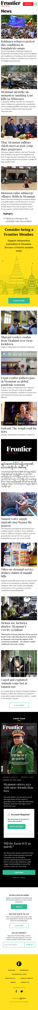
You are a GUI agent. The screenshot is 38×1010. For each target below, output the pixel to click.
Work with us (10, 978)
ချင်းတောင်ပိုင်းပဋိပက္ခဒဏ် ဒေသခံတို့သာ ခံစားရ (17, 465)
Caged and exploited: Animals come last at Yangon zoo (14, 683)
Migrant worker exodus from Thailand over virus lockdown (17, 340)
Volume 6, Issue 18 (10, 777)
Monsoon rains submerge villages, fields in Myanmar (18, 194)
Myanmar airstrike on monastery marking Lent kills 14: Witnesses (17, 95)
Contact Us (25, 982)
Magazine (11, 970)
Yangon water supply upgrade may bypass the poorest (16, 522)
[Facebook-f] (16, 991)
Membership (24, 970)
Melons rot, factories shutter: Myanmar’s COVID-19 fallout (14, 626)
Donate (28, 4)
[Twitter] (21, 991)
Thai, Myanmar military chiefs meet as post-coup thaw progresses (17, 145)
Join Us (19, 907)
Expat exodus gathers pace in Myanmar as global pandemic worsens (18, 381)
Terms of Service (26, 978)
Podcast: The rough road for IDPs (18, 430)
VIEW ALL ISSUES (19, 877)
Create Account (16, 827)
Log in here (26, 835)
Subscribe (19, 926)
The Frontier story (19, 974)
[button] (21, 998)
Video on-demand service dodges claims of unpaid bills (17, 572)
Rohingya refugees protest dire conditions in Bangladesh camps (18, 44)
